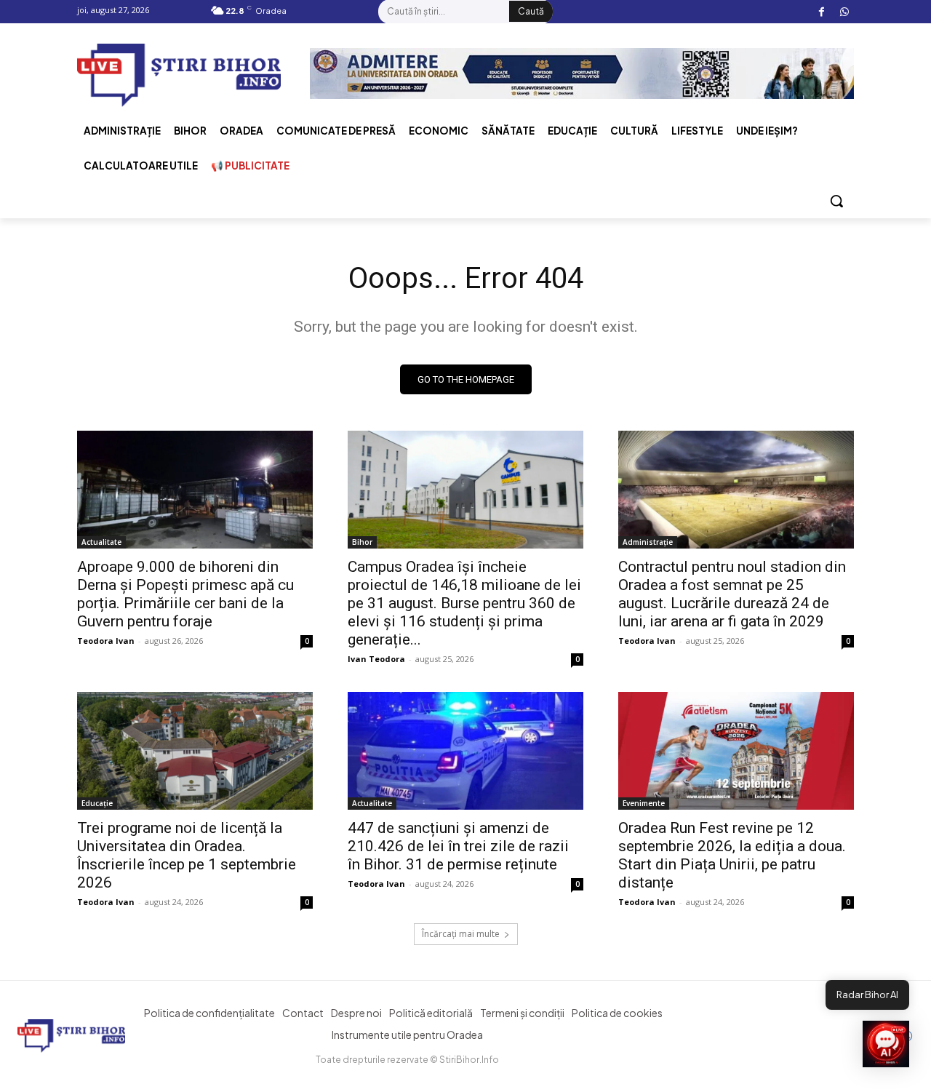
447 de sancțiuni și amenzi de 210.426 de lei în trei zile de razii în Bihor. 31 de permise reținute (458, 846)
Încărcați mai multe (461, 934)
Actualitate (101, 542)
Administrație (648, 542)
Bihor (362, 542)
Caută (531, 11)
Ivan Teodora (376, 658)
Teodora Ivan (106, 640)
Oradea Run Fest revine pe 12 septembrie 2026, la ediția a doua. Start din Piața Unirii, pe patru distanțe (732, 855)
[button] (836, 200)
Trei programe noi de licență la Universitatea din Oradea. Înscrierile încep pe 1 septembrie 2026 (186, 855)
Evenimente (644, 803)
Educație (97, 803)
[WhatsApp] (844, 12)
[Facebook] (821, 12)
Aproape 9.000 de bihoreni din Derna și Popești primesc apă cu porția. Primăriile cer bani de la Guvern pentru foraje (185, 594)
